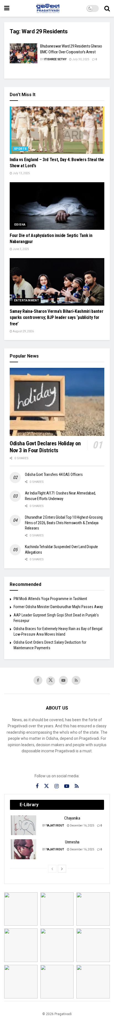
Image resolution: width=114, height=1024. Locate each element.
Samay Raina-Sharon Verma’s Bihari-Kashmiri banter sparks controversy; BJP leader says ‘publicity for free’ (56, 317)
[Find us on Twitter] (50, 680)
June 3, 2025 (20, 249)
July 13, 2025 (21, 173)
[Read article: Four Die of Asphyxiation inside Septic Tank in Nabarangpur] (57, 206)
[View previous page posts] (52, 869)
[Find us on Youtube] (63, 680)
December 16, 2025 (81, 825)
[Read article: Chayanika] (24, 825)
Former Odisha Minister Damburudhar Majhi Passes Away (58, 607)
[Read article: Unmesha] (24, 849)
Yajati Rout (55, 825)
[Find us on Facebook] (37, 680)
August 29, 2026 (23, 331)
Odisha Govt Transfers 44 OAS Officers (54, 474)
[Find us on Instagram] (57, 786)
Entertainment (26, 300)
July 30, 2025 (80, 59)
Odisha (19, 224)
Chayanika (72, 818)
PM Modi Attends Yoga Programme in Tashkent (50, 598)
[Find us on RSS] (76, 680)
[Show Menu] (6, 8)
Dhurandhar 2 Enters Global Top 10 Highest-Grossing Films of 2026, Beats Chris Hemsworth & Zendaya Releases (64, 522)
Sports (20, 148)
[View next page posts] (62, 869)
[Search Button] (107, 8)
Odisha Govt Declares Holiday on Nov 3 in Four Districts (45, 447)
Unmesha (72, 842)
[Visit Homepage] (48, 8)
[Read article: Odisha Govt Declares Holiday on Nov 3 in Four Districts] (57, 402)
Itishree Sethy (55, 59)
